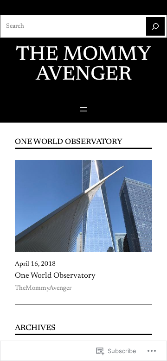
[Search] (155, 26)
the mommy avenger (83, 65)
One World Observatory (55, 276)
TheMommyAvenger (43, 288)
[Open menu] (83, 109)
